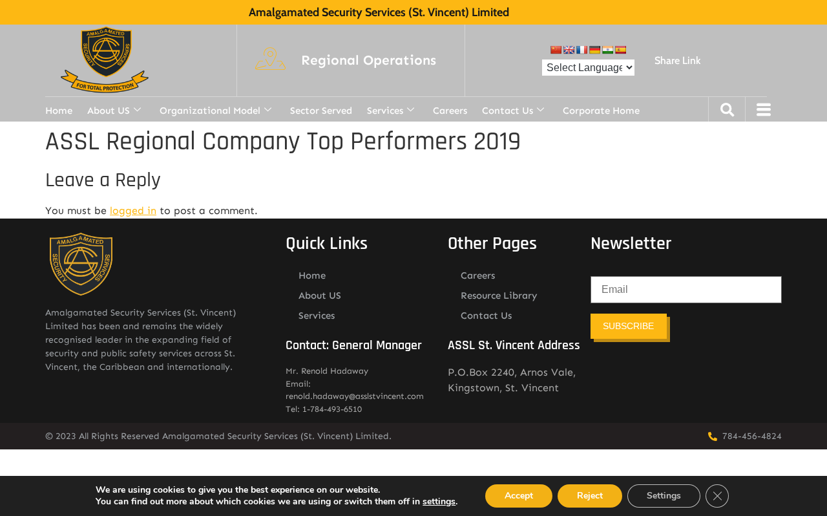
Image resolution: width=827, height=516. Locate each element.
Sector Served (321, 110)
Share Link (677, 60)
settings (439, 502)
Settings (664, 495)
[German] (594, 50)
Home (58, 110)
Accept (519, 495)
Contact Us (507, 110)
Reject (590, 495)
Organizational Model (210, 110)
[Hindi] (607, 50)
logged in (133, 210)
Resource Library (499, 295)
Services (385, 110)
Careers (450, 110)
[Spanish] (620, 50)
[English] (568, 50)
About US (108, 110)
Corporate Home (601, 110)
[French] (581, 50)
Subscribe (628, 326)
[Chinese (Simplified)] (555, 50)
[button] (369, 60)
